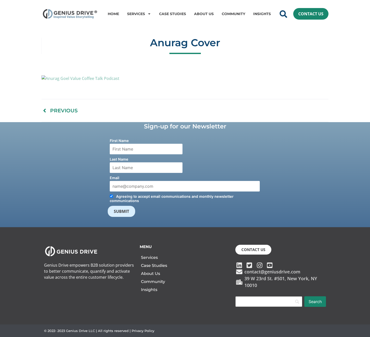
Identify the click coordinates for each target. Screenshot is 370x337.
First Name (119, 140)
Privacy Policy (143, 331)
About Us (204, 14)
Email (114, 178)
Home (113, 14)
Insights (262, 14)
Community (233, 14)
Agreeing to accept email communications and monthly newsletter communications (172, 198)
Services (136, 14)
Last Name (119, 159)
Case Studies (172, 14)
